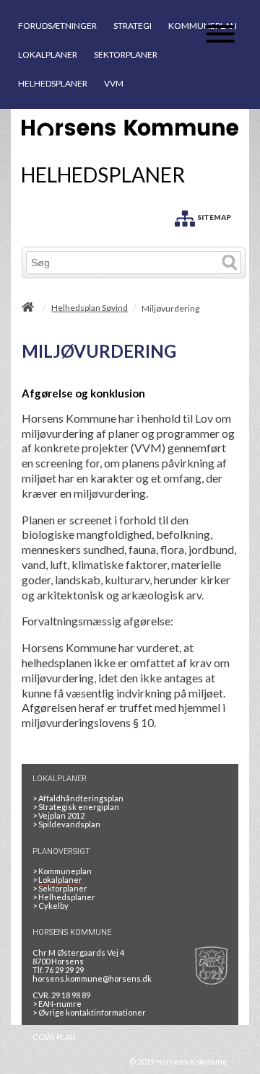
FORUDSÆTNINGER (57, 25)
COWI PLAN (54, 1037)
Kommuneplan (62, 871)
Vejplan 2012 (58, 815)
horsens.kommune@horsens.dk (92, 978)
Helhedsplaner (63, 897)
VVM (114, 83)
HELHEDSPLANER (52, 83)
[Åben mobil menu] (220, 35)
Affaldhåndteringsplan (78, 798)
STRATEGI (132, 25)
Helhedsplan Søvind (89, 308)
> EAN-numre (57, 1003)
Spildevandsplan (66, 824)
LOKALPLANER (47, 54)
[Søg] (229, 262)
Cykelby (50, 905)
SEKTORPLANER (125, 54)
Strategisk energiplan (75, 806)
